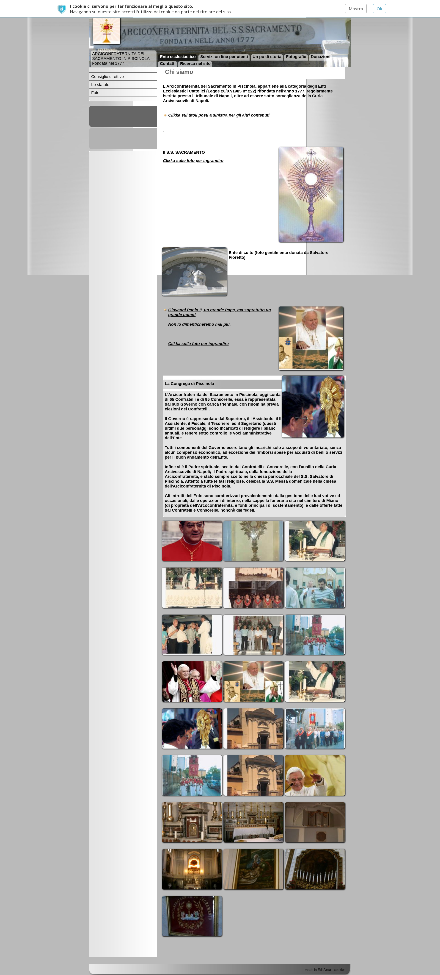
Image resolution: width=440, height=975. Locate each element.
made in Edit (318, 970)
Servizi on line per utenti (224, 56)
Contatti (168, 63)
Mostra (356, 8)
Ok (379, 8)
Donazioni (320, 56)
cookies (340, 970)
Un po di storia (267, 56)
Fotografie (296, 56)
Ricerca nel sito (195, 63)
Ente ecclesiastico (178, 56)
